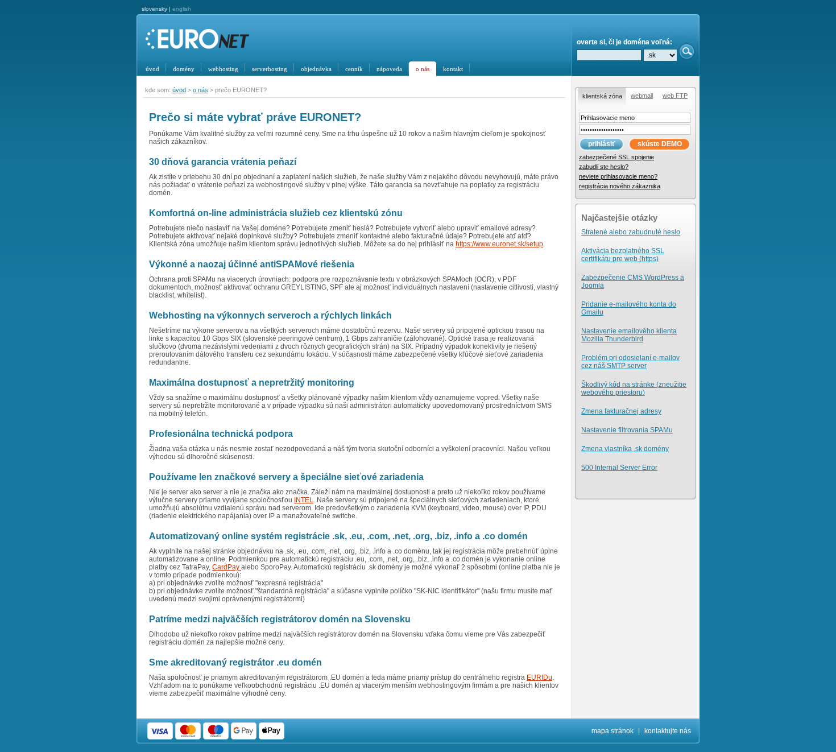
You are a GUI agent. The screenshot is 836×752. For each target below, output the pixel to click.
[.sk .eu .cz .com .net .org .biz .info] (660, 55)
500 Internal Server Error (619, 468)
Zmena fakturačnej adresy (621, 411)
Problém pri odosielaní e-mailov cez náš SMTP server (630, 362)
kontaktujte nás (667, 731)
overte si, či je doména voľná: (624, 42)
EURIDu (539, 677)
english (181, 9)
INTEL (303, 500)
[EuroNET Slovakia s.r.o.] (205, 40)
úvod (179, 89)
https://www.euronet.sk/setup (499, 244)
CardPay (226, 567)
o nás (422, 68)
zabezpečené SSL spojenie (616, 157)
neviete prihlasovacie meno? (618, 176)
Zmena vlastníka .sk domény (625, 449)
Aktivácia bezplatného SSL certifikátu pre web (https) (622, 255)
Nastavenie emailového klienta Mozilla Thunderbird (629, 335)
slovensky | (166, 9)
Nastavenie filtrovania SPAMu (627, 430)
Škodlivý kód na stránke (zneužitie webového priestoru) (633, 388)
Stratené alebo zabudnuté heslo (630, 232)
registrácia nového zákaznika (619, 186)
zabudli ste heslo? (603, 166)
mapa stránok (612, 731)
